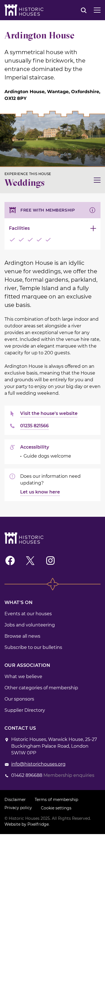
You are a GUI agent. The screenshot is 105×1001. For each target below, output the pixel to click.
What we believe (23, 676)
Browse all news (22, 636)
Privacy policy (18, 807)
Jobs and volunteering (29, 625)
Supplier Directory (24, 710)
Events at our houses (28, 613)
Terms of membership (56, 799)
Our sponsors (19, 699)
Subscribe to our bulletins (33, 647)
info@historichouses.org (38, 764)
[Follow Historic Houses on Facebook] (10, 560)
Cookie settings (56, 808)
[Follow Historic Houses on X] (30, 560)
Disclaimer (15, 799)
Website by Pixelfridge (26, 824)
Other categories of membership (41, 687)
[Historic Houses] (23, 10)
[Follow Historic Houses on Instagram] (50, 560)
